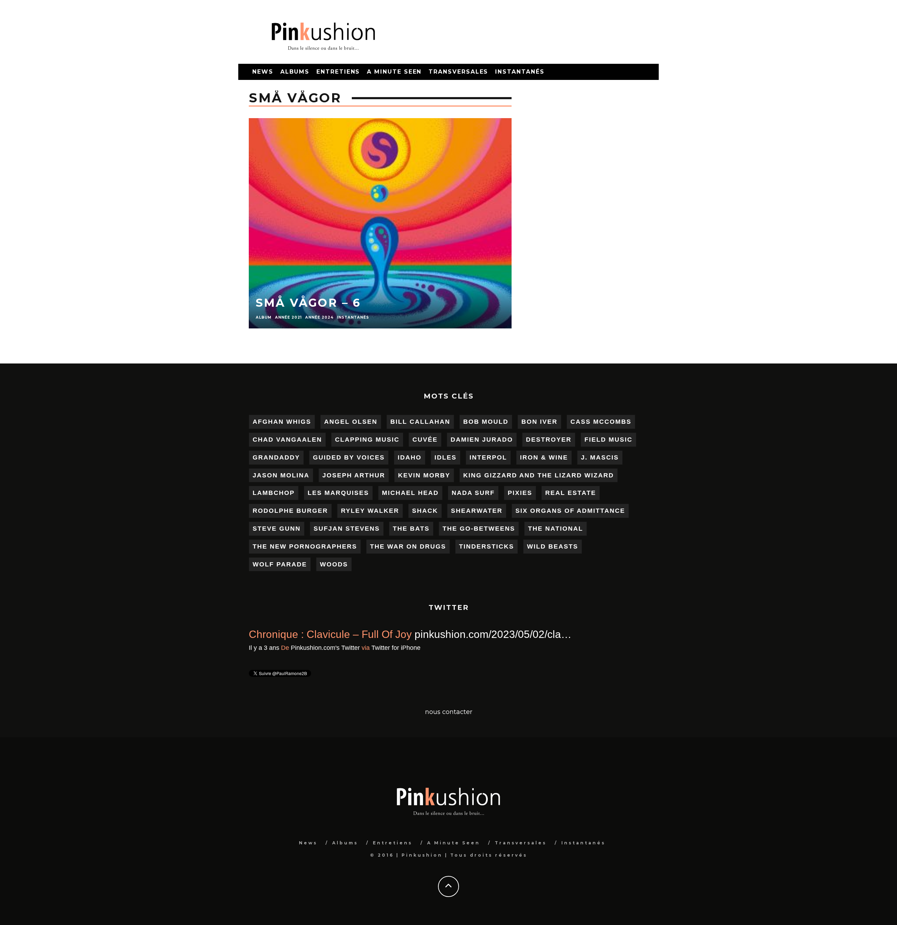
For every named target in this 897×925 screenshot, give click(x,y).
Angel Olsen (350, 421)
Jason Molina (281, 475)
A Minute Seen (394, 71)
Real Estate (570, 492)
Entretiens (338, 71)
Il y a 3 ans (327, 647)
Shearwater (476, 510)
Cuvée (425, 439)
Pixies (520, 492)
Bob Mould (485, 421)
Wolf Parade (280, 564)
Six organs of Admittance (570, 510)
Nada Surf (473, 492)
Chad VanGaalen (287, 439)
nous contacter (448, 712)
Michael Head (410, 492)
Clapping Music (367, 439)
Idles (445, 457)
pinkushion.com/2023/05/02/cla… (556, 634)
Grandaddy (276, 457)
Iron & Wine (544, 457)
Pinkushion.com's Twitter (388, 647)
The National (555, 528)
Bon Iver (539, 421)
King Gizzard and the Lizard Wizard (538, 475)
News (262, 71)
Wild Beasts (552, 546)
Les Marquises (338, 492)
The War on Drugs (408, 546)
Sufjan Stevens (347, 528)
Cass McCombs (600, 421)
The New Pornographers (305, 546)
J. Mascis (600, 457)
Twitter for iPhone (459, 647)
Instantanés (519, 71)
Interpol (488, 457)
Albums (295, 71)
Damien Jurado (482, 439)
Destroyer (548, 439)
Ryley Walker (370, 510)
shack (425, 510)
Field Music (608, 439)
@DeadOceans (250, 634)
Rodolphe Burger (290, 510)
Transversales (458, 71)
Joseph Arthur (353, 475)
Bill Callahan (420, 421)
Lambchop (274, 492)
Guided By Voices (349, 457)
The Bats (411, 528)
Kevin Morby (424, 475)
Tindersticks (486, 546)
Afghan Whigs (282, 421)
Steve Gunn (277, 528)
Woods (334, 564)
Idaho (410, 457)
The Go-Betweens (479, 528)
